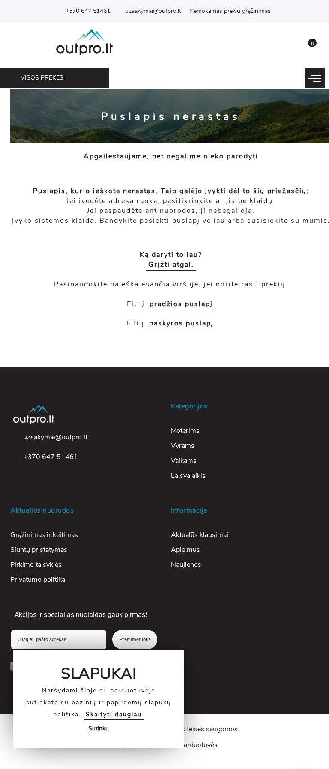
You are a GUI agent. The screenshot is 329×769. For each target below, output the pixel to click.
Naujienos (186, 564)
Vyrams (182, 445)
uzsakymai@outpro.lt (153, 11)
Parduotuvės (198, 745)
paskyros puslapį (181, 323)
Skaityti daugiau (114, 714)
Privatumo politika (37, 579)
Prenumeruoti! (135, 639)
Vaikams (184, 460)
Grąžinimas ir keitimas (44, 534)
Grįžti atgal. (171, 264)
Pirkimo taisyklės (36, 564)
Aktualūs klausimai (199, 534)
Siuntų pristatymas (38, 549)
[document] (98, 699)
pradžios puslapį (181, 304)
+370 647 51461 (88, 11)
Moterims (185, 430)
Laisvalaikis (188, 475)
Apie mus (185, 549)
